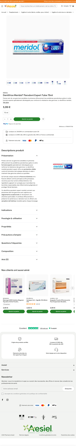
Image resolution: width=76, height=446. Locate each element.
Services (5, 370)
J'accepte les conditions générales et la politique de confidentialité (25, 394)
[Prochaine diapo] (73, 288)
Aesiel (4, 365)
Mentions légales (24, 435)
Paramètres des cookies (68, 435)
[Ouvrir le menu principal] (2, 6)
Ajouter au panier (14, 311)
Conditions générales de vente (47, 435)
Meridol (5, 92)
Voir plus (6, 102)
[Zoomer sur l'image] (38, 46)
